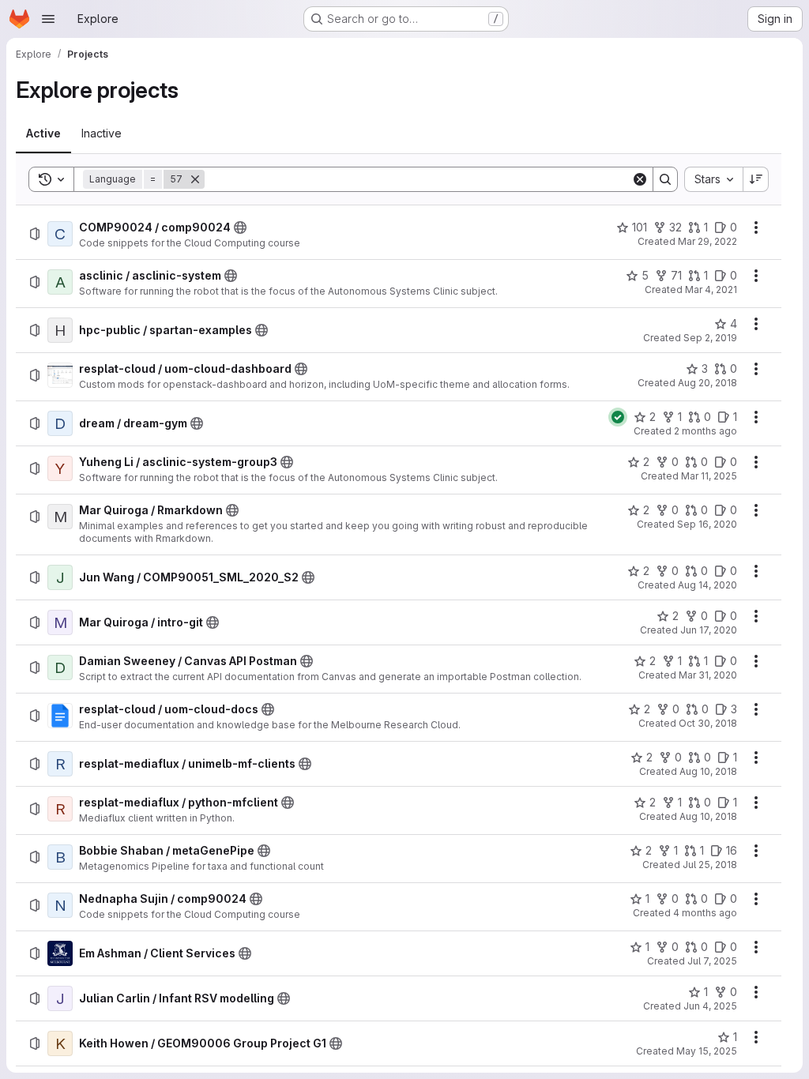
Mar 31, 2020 (708, 675)
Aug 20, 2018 (707, 383)
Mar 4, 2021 (711, 289)
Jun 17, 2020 (708, 630)
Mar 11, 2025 (709, 476)
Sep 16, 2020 (707, 524)
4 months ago (705, 913)
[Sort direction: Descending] (756, 179)
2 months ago (705, 431)
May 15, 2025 (706, 1051)
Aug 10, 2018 (708, 771)
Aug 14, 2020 (707, 585)
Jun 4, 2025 (710, 1006)
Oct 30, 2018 (708, 723)
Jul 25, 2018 (710, 864)
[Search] (665, 179)
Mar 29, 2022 (707, 241)
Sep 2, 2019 (710, 338)
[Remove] (195, 179)
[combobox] (713, 179)
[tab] (43, 133)
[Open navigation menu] (48, 19)
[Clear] (639, 179)
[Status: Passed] (617, 417)
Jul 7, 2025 (712, 961)
